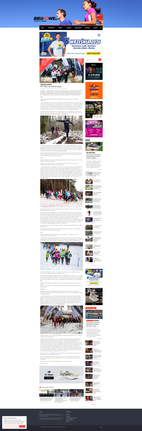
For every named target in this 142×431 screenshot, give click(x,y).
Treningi (69, 27)
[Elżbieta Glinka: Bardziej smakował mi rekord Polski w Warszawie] (89, 355)
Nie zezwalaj (15, 426)
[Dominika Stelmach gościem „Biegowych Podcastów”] (89, 361)
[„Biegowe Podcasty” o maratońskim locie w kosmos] (89, 382)
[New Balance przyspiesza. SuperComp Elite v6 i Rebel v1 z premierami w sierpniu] (89, 211)
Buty (87, 152)
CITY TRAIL (59, 88)
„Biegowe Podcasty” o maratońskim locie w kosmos (96, 384)
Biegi (42, 27)
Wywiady (87, 27)
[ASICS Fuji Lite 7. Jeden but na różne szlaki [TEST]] (89, 231)
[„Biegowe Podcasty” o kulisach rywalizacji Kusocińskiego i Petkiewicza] (89, 374)
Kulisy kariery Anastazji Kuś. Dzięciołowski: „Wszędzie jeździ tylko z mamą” (93, 324)
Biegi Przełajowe (43, 84)
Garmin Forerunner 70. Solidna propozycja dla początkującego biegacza (97, 206)
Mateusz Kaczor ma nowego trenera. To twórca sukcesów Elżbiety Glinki (97, 369)
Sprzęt (60, 27)
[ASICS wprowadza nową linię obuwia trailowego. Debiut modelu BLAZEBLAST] (89, 237)
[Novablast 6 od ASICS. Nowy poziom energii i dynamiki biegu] (89, 251)
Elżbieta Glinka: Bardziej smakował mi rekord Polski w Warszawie (97, 356)
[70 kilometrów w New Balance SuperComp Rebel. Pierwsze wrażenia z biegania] (94, 142)
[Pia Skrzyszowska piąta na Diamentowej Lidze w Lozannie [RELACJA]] (76, 389)
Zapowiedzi (51, 27)
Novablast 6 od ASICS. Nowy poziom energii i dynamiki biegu (96, 253)
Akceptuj (22, 426)
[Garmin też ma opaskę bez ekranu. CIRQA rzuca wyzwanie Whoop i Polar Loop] (89, 217)
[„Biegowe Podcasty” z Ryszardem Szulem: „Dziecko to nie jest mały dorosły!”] (89, 388)
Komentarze (78, 27)
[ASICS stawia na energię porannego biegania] (89, 179)
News (90, 152)
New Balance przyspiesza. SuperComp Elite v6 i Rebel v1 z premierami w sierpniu (97, 213)
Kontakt (95, 27)
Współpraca (68, 416)
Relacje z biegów (64, 88)
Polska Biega (49, 84)
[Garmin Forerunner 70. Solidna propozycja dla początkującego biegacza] (89, 204)
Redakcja (49, 88)
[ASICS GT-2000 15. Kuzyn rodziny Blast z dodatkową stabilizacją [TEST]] (89, 185)
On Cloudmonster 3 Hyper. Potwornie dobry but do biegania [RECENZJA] (97, 200)
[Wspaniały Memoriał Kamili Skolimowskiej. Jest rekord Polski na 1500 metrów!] (46, 389)
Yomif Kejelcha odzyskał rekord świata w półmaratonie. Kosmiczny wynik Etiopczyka (61, 399)
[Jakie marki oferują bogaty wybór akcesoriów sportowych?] (89, 191)
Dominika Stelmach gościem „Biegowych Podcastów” (96, 363)
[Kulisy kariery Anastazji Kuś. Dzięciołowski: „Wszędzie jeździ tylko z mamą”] (94, 310)
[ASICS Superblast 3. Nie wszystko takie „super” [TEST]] (89, 244)
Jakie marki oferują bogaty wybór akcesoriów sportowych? (97, 193)
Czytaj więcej (99, 169)
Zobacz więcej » (94, 265)
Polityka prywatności (69, 419)
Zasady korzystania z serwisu (71, 417)
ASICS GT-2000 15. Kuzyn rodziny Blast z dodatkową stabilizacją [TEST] (97, 187)
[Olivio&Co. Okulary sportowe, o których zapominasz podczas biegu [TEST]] (89, 257)
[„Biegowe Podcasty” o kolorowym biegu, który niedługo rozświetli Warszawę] (89, 340)
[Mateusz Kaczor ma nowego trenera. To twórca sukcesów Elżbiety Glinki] (89, 368)
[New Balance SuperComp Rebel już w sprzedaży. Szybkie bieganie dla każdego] (89, 171)
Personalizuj (7, 426)
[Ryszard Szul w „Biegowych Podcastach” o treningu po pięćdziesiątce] (89, 348)
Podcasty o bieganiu (91, 308)
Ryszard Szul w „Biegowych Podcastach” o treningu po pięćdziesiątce (97, 350)
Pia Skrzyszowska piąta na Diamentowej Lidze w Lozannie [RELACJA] (76, 399)
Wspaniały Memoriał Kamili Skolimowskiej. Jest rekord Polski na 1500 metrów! (46, 399)
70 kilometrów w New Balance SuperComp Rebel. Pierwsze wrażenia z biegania (93, 156)
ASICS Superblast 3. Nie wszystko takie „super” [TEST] (97, 246)
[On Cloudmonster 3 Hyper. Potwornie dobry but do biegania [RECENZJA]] (89, 198)
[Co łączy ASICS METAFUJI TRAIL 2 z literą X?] (89, 225)
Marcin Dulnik (96, 159)
